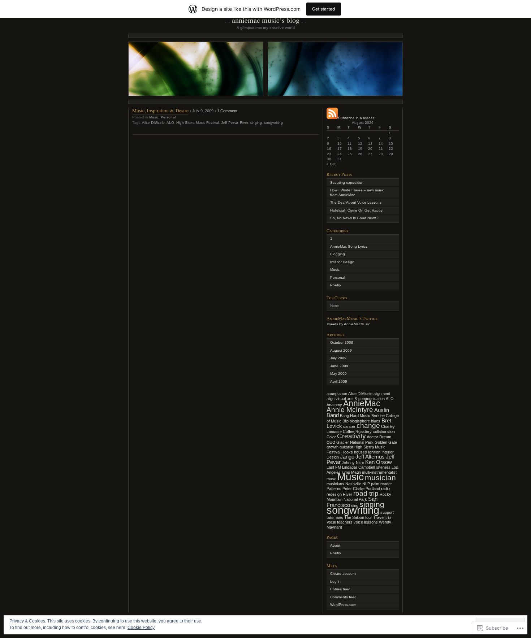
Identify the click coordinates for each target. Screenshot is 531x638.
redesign (334, 494)
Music (154, 117)
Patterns (334, 488)
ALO (170, 123)
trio (388, 517)
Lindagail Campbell (358, 467)
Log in (335, 581)
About (335, 545)
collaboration (384, 431)
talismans (335, 517)
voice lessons (366, 522)
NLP (366, 484)
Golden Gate (386, 442)
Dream (385, 437)
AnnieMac (361, 403)
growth (332, 447)
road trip (366, 493)
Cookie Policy (141, 627)
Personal (168, 117)
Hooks (347, 452)
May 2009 (338, 374)
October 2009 (341, 342)
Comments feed (343, 597)
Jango (347, 456)
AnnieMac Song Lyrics (348, 246)
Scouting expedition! (347, 183)
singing (256, 123)
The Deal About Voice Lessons (355, 202)
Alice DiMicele (153, 123)
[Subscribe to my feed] (332, 118)
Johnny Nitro (353, 462)
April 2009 (338, 381)
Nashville (353, 484)
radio (385, 488)
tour (368, 517)
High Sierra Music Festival (197, 123)
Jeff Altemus (370, 456)
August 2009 (341, 350)
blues (375, 421)
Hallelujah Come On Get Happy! (357, 210)
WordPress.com (343, 605)
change (368, 425)
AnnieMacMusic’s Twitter (352, 318)
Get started (323, 9)
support (387, 512)
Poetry (335, 285)
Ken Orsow (378, 462)
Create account (343, 574)
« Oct (331, 164)
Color (331, 437)
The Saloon (354, 517)
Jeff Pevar (229, 123)
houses (360, 452)
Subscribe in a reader (356, 118)
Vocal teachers (340, 522)
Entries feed (340, 589)
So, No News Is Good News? (354, 218)
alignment (382, 393)
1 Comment (227, 111)
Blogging (337, 254)
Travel (378, 517)
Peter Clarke (353, 488)
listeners (383, 467)
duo (331, 442)
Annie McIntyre (350, 409)
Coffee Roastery (357, 431)
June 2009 (339, 366)
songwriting (273, 123)
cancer (349, 426)
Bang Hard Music (355, 415)
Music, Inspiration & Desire (160, 110)
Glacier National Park (355, 442)
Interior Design (342, 262)
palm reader (381, 484)
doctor (372, 437)
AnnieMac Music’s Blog (265, 20)
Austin (381, 410)
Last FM (334, 467)
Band (333, 415)
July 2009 (338, 358)
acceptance (337, 393)
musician (380, 477)
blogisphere (360, 421)
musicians (335, 484)
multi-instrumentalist (379, 472)
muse (331, 479)
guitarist (346, 447)
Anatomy (334, 405)
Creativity (351, 436)
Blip (345, 421)
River (244, 123)
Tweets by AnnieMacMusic (348, 324)
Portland (373, 488)
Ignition (374, 452)
